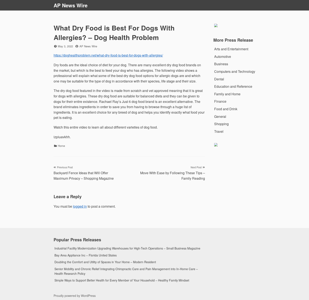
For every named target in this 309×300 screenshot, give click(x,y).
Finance (220, 101)
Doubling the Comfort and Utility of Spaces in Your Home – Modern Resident (105, 262)
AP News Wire (70, 5)
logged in (80, 206)
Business (221, 63)
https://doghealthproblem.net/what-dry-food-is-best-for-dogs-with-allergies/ (108, 55)
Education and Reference (233, 86)
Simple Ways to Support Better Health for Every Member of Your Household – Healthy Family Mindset (121, 280)
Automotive (222, 56)
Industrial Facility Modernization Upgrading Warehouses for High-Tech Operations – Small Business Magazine (127, 248)
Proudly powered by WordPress (75, 295)
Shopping (221, 123)
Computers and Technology (234, 71)
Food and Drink (225, 108)
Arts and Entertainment (231, 48)
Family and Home (227, 94)
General (220, 116)
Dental (219, 79)
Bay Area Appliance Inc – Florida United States (85, 255)
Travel (218, 131)
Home (61, 146)
